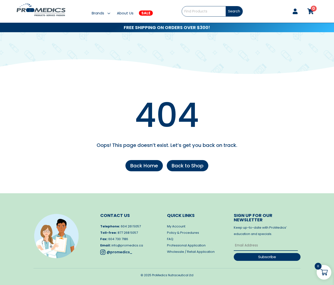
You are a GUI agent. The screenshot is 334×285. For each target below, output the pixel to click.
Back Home (144, 165)
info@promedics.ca (127, 245)
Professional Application (186, 245)
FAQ (170, 239)
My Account (176, 226)
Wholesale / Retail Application (191, 251)
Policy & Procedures (183, 232)
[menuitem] (104, 13)
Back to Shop (187, 165)
